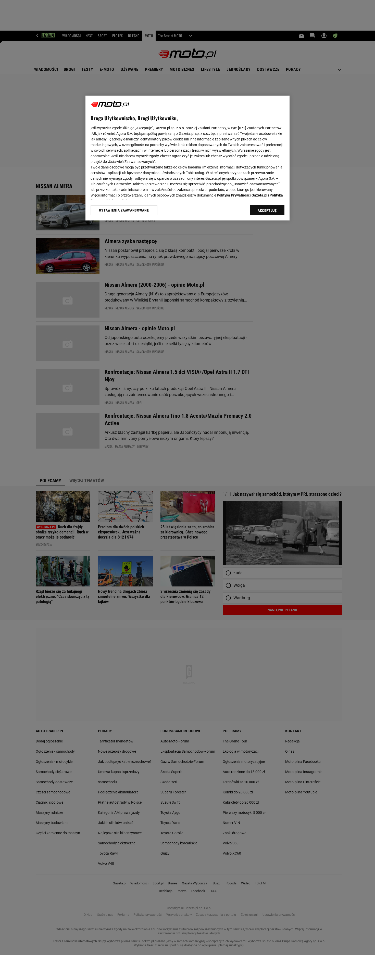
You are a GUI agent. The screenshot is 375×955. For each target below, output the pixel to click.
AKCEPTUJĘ (267, 210)
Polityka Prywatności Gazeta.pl (242, 195)
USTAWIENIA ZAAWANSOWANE (124, 210)
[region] (187, 158)
